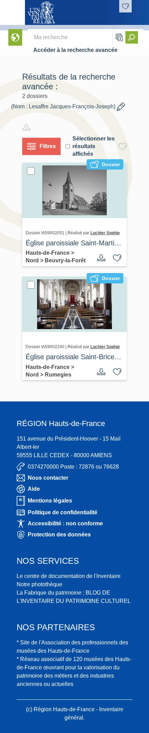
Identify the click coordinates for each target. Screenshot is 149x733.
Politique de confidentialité (62, 512)
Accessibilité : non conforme (65, 523)
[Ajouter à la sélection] (117, 257)
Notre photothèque (39, 584)
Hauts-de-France (48, 253)
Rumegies (58, 375)
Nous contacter (48, 478)
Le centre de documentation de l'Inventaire (69, 576)
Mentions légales (50, 501)
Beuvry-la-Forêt (65, 260)
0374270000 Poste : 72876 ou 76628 (73, 467)
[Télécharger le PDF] (101, 257)
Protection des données (59, 534)
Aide (34, 489)
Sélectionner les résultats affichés (93, 146)
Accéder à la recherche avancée (75, 50)
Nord (33, 260)
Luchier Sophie (105, 232)
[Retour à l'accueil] (12, 12)
